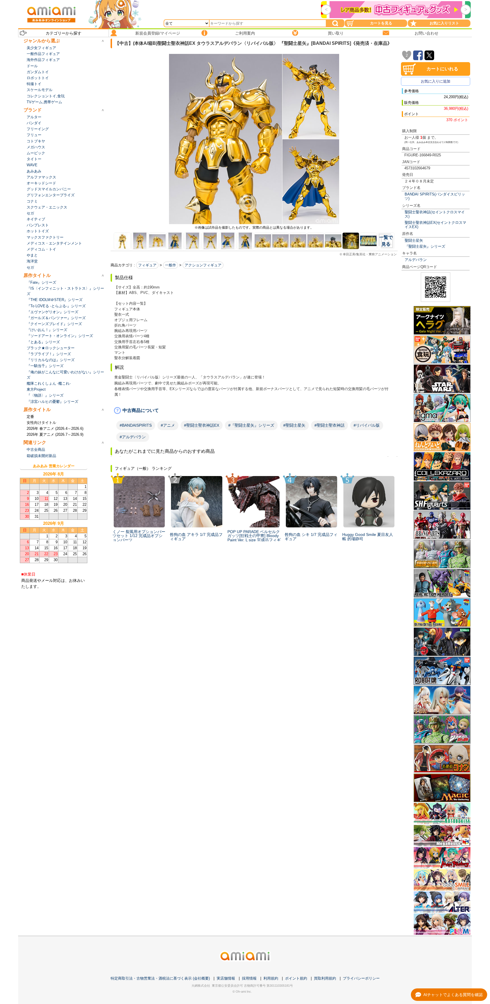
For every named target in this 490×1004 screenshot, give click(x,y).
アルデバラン (416, 260)
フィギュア (147, 265)
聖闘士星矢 (414, 240)
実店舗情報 (226, 978)
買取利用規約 (325, 978)
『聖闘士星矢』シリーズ (425, 246)
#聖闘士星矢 (294, 425)
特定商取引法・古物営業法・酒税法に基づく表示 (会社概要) (160, 978)
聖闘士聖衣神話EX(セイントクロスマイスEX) (435, 224)
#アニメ (168, 425)
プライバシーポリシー (361, 978)
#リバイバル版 (367, 425)
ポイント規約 (296, 978)
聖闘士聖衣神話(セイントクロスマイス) (435, 214)
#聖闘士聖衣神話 (329, 425)
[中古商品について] (254, 410)
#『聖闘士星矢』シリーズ (251, 425)
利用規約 (270, 978)
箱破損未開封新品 (41, 456)
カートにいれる (442, 68)
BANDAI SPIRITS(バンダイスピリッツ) (435, 196)
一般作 (170, 265)
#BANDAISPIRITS (136, 425)
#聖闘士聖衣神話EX (201, 425)
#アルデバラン (133, 437)
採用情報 (249, 978)
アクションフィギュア (203, 265)
